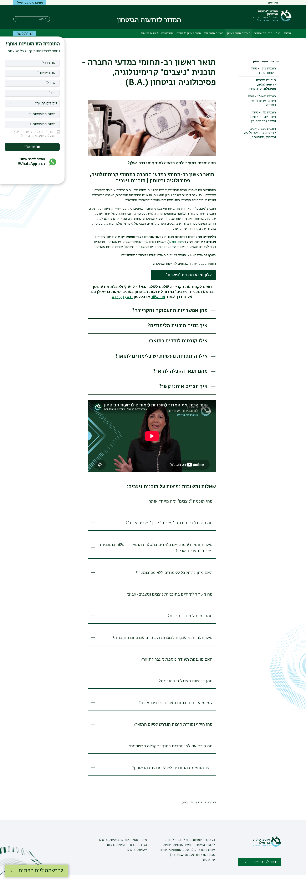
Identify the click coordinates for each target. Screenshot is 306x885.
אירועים (273, 2)
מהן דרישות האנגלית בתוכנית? (186, 681)
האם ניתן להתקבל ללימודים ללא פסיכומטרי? (174, 573)
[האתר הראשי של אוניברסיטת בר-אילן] (267, 846)
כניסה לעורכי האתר (264, 862)
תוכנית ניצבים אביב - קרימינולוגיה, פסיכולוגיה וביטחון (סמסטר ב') (260, 133)
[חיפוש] (17, 18)
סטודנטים (167, 33)
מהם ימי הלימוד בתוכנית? (190, 616)
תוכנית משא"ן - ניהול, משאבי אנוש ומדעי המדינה (261, 101)
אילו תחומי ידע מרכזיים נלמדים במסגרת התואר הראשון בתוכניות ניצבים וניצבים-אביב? (156, 548)
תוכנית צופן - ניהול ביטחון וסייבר (263, 71)
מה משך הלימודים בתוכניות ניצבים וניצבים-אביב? (169, 594)
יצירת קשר (25, 33)
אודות (287, 33)
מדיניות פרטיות (116, 845)
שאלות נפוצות (149, 33)
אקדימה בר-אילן (137, 850)
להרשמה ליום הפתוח (41, 870)
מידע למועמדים (263, 33)
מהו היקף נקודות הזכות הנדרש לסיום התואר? (173, 724)
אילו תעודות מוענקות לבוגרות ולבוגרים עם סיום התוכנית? (163, 638)
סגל (278, 33)
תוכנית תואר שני (214, 33)
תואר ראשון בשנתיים (189, 33)
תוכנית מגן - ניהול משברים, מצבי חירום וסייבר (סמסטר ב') (262, 117)
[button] (152, 311)
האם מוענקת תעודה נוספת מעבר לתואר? (177, 659)
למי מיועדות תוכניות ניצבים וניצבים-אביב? (176, 703)
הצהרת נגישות (138, 845)
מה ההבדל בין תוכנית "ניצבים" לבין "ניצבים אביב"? (169, 523)
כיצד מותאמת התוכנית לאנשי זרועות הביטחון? (172, 768)
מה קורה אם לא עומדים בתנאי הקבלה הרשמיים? (170, 746)
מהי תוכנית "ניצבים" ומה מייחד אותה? (180, 501)
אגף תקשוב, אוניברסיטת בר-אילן (118, 839)
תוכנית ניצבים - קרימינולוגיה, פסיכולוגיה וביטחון (262, 85)
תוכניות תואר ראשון (238, 33)
